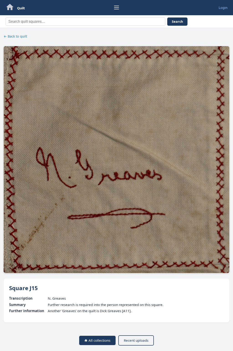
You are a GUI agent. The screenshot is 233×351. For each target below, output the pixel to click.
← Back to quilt (15, 36)
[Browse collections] (116, 7)
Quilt (21, 8)
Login (223, 7)
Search (177, 21)
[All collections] (9, 8)
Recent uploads (136, 340)
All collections (99, 340)
